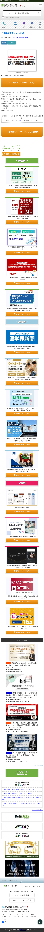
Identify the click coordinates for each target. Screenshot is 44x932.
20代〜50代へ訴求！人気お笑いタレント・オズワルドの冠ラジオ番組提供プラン (22, 470)
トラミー (17, 914)
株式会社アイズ (18, 907)
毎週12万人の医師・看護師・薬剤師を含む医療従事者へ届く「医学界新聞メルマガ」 (22, 347)
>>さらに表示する (37, 810)
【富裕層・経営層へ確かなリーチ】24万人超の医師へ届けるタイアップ (22, 597)
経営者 (4, 42)
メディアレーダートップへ (10, 880)
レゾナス (5, 918)
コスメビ (25, 916)
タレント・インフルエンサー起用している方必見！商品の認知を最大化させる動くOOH (22, 439)
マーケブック (6, 916)
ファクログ (33, 916)
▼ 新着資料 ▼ (22, 322)
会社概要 (4, 911)
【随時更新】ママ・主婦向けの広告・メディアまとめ (18, 789)
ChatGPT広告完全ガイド (22, 508)
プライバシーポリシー (22, 911)
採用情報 (11, 911)
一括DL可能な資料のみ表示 (11, 17)
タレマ (32, 914)
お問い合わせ (36, 886)
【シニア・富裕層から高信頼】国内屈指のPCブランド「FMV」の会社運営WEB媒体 (22, 186)
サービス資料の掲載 (23, 895)
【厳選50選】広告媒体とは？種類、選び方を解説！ (17, 793)
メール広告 (11, 42)
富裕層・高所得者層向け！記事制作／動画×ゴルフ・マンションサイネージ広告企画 (22, 566)
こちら (20, 120)
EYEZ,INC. (22, 930)
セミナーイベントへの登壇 (23, 900)
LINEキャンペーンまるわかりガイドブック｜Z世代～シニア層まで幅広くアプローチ (22, 409)
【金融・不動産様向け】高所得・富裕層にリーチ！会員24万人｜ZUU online (22, 217)
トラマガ (25, 914)
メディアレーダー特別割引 (22, 773)
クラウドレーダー (7, 914)
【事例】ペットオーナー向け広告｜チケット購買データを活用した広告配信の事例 (22, 378)
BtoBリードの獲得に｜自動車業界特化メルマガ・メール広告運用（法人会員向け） (22, 309)
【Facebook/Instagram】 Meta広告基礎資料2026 (22, 536)
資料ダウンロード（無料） (23, 83)
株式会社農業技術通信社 (21, 37)
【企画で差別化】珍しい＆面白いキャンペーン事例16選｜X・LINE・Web (22, 627)
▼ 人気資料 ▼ (22, 483)
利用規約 (27, 886)
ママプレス (17, 916)
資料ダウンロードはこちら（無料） (24, 132)
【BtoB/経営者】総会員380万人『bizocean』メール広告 (22, 248)
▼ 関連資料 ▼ (22, 161)
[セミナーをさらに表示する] (22, 765)
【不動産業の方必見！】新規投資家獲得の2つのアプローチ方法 (22, 278)
